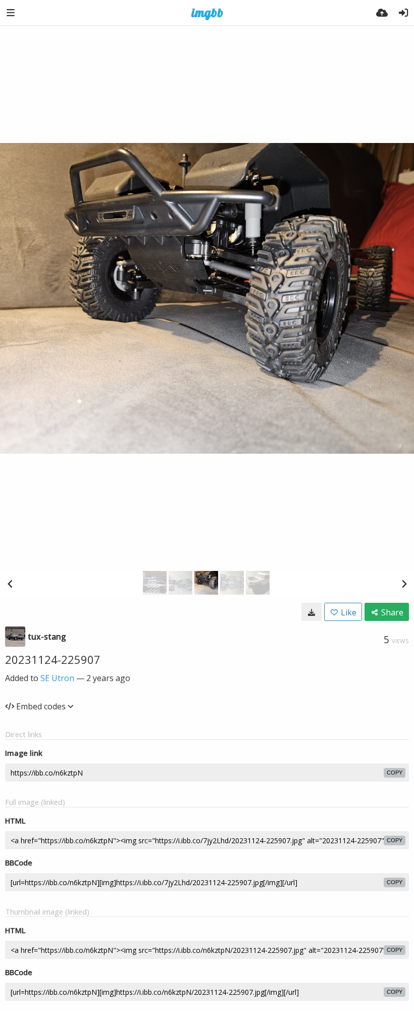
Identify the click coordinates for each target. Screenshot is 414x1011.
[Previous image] (10, 583)
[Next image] (404, 583)
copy (394, 772)
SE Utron (57, 678)
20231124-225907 (52, 659)
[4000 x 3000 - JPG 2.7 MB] (311, 612)
